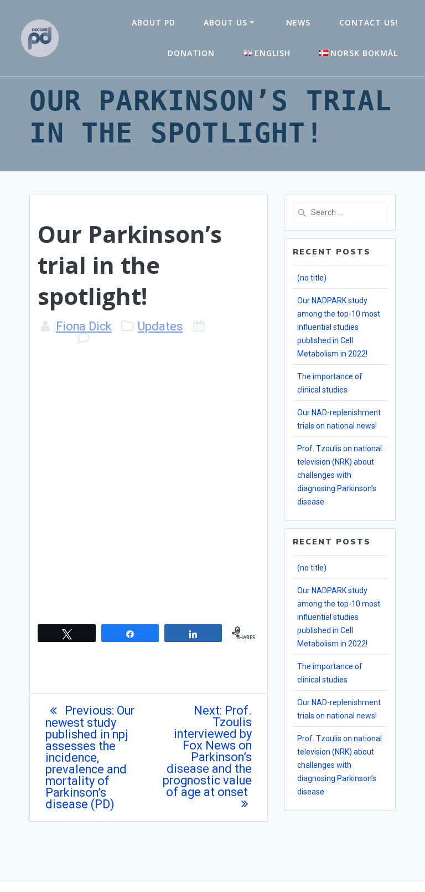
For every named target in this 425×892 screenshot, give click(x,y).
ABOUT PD (153, 22)
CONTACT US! (368, 22)
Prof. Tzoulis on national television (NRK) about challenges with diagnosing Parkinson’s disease (339, 475)
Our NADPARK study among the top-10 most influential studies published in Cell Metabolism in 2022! (338, 327)
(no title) (311, 277)
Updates (160, 326)
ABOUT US (225, 22)
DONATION (191, 53)
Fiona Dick (84, 326)
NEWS (298, 22)
